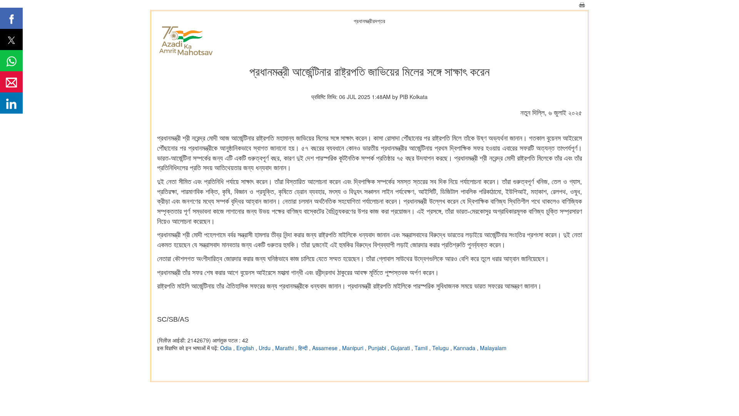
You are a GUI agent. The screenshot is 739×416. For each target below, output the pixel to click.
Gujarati (401, 348)
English (246, 348)
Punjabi (378, 348)
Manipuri (353, 348)
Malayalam (493, 348)
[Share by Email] (11, 81)
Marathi (285, 348)
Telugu (441, 348)
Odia (226, 348)
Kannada (465, 348)
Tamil (422, 348)
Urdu (265, 348)
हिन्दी (303, 348)
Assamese (325, 348)
